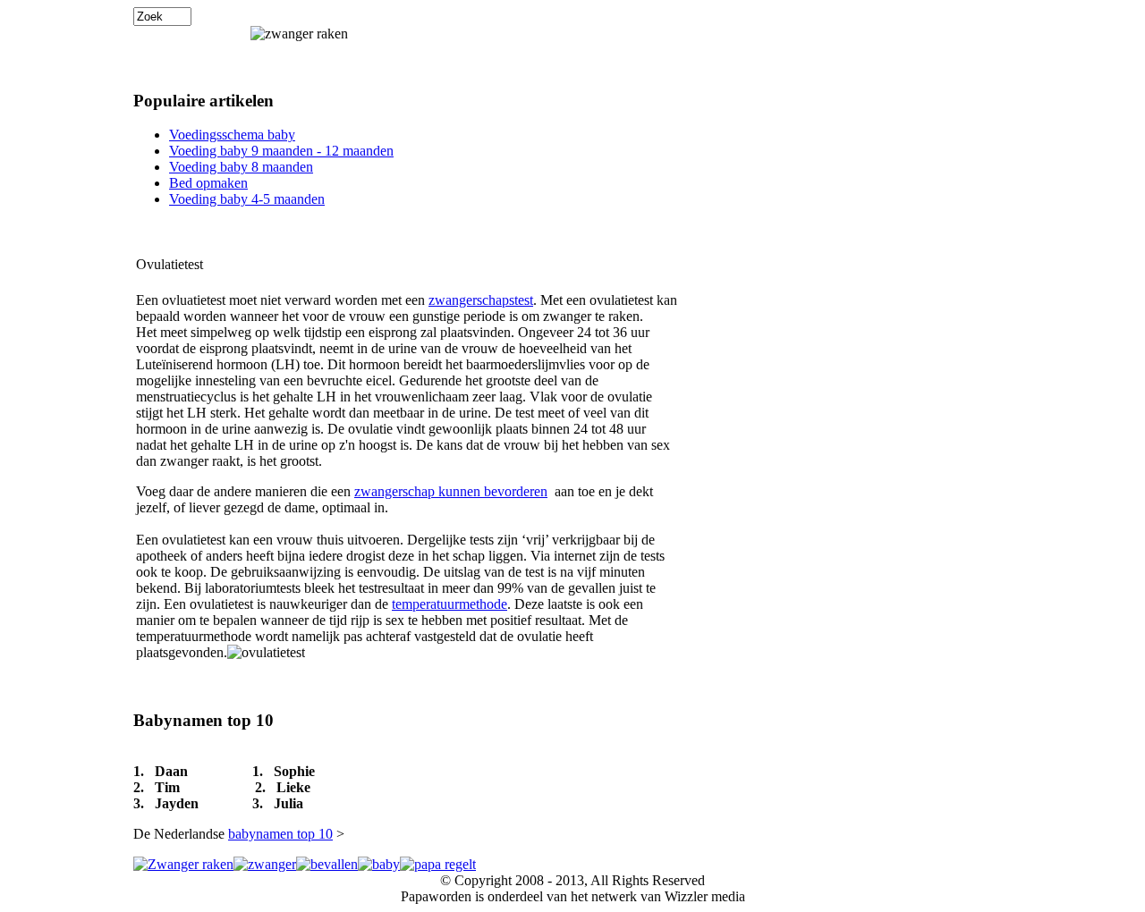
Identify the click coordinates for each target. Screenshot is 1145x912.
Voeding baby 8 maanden (241, 166)
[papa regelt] (438, 864)
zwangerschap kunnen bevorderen (450, 491)
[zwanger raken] (183, 864)
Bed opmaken (208, 182)
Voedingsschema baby (232, 134)
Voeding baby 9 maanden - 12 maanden (281, 150)
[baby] (379, 864)
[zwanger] (264, 864)
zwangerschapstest (480, 300)
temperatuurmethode (449, 604)
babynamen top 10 (280, 833)
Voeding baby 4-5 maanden (247, 199)
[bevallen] (327, 864)
